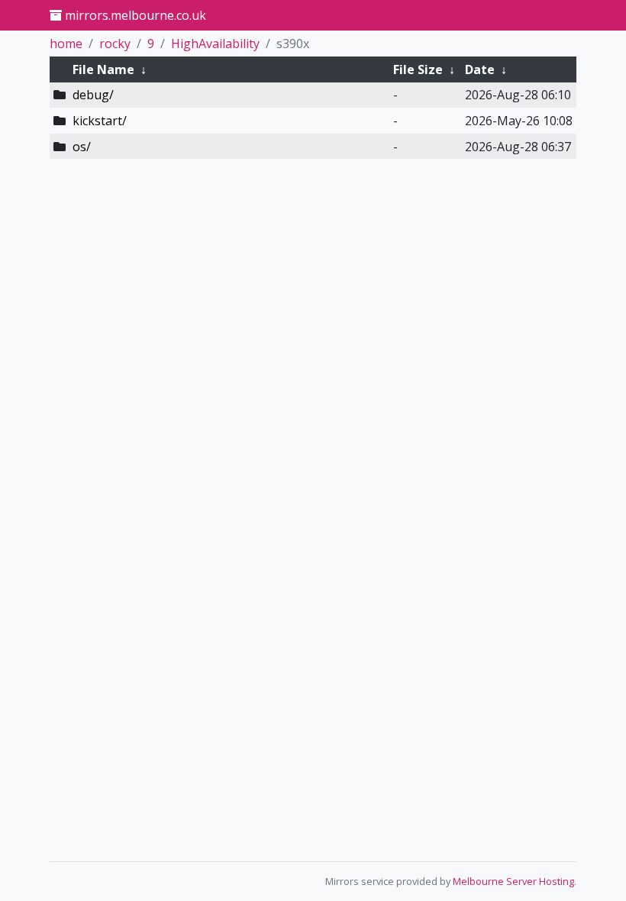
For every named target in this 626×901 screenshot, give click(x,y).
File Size (418, 69)
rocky (115, 43)
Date (480, 69)
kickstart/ (100, 120)
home (66, 43)
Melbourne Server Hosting (513, 881)
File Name (103, 69)
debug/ (93, 94)
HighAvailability (215, 43)
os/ (82, 146)
